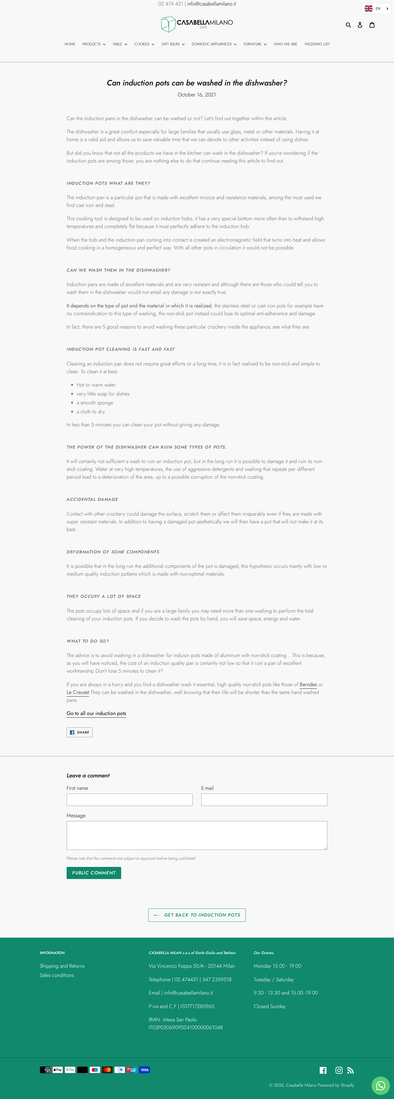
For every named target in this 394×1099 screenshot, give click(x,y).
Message (76, 815)
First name (77, 788)
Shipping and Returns (62, 966)
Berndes (308, 684)
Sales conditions (57, 975)
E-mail (207, 788)
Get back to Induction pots (201, 915)
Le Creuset (78, 692)
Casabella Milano (301, 1085)
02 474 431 (170, 4)
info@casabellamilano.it (211, 4)
